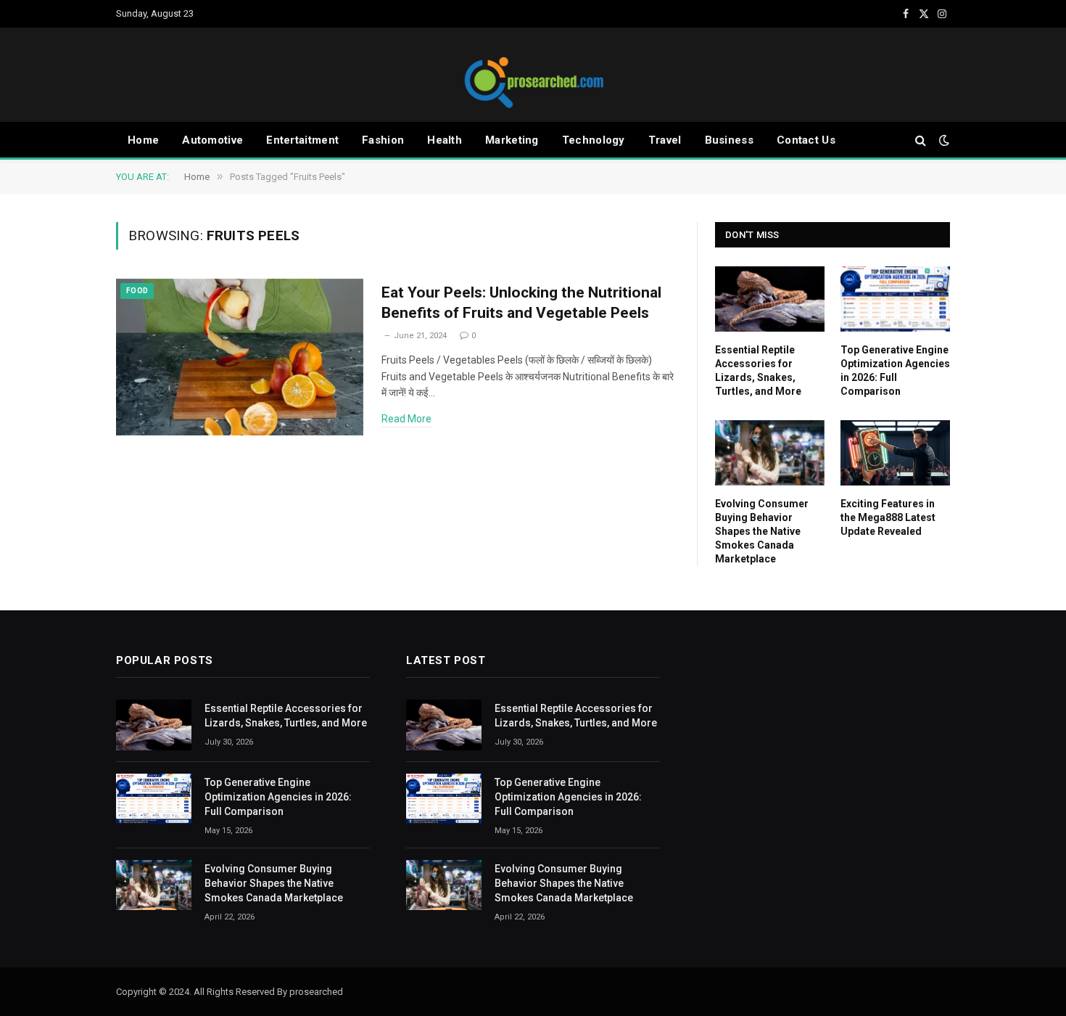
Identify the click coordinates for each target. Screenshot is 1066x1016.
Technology (593, 140)
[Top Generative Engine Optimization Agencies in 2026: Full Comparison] (895, 299)
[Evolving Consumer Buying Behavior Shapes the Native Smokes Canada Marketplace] (770, 453)
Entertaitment (302, 140)
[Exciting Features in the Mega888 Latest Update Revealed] (895, 453)
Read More (406, 419)
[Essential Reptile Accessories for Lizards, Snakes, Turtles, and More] (770, 299)
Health (444, 140)
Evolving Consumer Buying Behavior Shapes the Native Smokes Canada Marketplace (762, 531)
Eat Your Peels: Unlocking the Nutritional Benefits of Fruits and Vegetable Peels (521, 303)
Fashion (383, 140)
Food (137, 291)
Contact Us (806, 140)
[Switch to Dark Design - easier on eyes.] (942, 140)
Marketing (512, 140)
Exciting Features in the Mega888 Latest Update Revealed (887, 517)
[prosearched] (533, 75)
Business (729, 140)
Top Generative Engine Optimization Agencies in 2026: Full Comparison (895, 370)
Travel (665, 140)
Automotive (212, 140)
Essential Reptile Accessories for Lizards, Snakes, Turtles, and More (758, 370)
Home (143, 140)
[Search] (920, 140)
